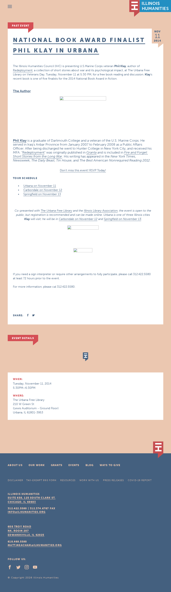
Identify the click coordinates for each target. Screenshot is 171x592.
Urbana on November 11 (39, 186)
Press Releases (113, 480)
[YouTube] (36, 568)
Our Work (37, 465)
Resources (67, 480)
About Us (15, 465)
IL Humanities (150, 8)
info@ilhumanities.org (26, 512)
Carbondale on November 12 (42, 190)
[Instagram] (28, 568)
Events (73, 465)
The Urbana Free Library (56, 210)
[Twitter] (20, 568)
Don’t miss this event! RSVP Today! (83, 170)
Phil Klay (19, 140)
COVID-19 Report (140, 480)
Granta (91, 152)
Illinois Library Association (101, 210)
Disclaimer (15, 480)
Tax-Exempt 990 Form (41, 480)
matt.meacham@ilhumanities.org (35, 545)
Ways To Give (110, 465)
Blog (90, 465)
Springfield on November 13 (42, 194)
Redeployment (23, 70)
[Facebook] (11, 568)
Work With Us (89, 480)
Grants (56, 465)
